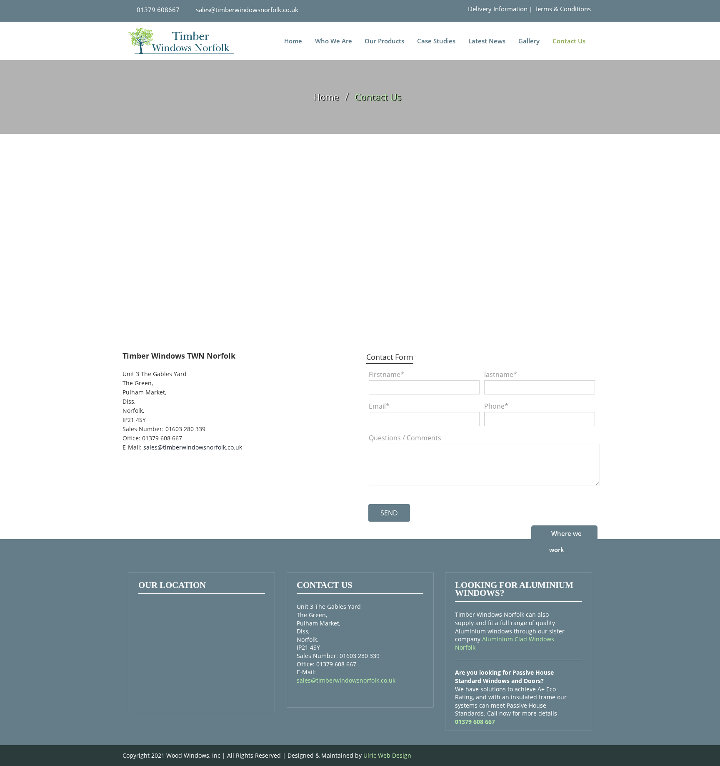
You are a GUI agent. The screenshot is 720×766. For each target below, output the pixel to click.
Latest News (486, 41)
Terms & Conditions (563, 9)
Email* (379, 406)
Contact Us (568, 41)
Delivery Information (498, 9)
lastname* (500, 374)
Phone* (496, 406)
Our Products (384, 41)
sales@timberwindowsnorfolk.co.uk (246, 9)
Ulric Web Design (387, 755)
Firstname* (386, 374)
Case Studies (436, 41)
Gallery (529, 41)
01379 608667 (157, 9)
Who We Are (333, 41)
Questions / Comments (405, 437)
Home (293, 41)
